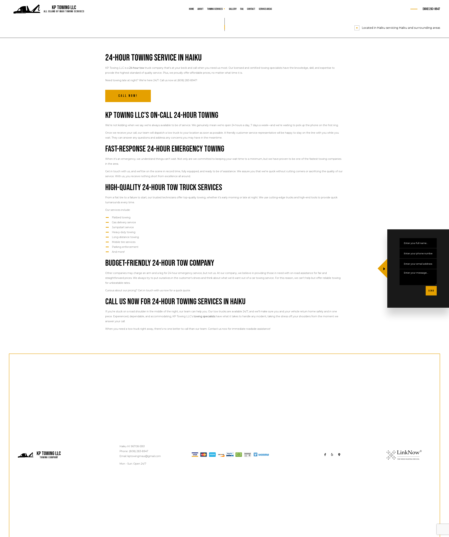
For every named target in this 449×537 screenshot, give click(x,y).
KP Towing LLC (64, 7)
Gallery (233, 9)
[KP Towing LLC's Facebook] (325, 455)
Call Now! (128, 96)
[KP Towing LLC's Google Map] (339, 455)
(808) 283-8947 (431, 9)
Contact (251, 9)
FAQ (241, 9)
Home (191, 9)
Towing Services (215, 9)
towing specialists (204, 316)
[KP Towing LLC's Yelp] (332, 455)
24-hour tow (136, 67)
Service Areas (265, 9)
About (200, 9)
